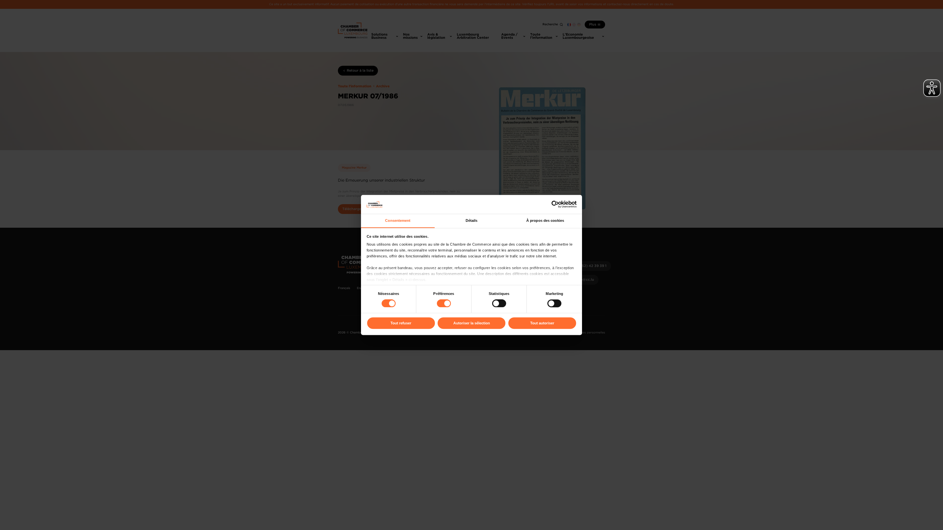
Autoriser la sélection (471, 323)
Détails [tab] (472, 220)
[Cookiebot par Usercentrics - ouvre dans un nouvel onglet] (555, 204)
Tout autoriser (542, 323)
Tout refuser (400, 323)
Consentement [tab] (397, 220)
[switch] (444, 303)
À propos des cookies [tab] (545, 220)
